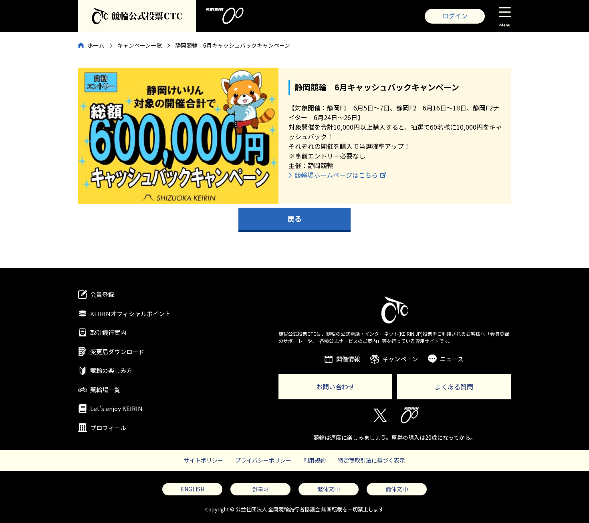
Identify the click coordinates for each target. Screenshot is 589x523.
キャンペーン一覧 (139, 45)
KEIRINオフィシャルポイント (130, 313)
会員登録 (102, 294)
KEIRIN (410, 415)
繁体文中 (328, 489)
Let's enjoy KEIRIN (116, 408)
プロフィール (108, 427)
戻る (294, 218)
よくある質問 (454, 386)
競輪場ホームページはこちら (336, 175)
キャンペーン (400, 359)
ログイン (455, 15)
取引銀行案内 (108, 332)
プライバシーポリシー (263, 460)
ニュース (452, 359)
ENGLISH (192, 489)
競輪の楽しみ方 (111, 370)
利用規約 (314, 460)
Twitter (380, 415)
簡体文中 (396, 489)
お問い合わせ (335, 386)
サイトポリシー (203, 460)
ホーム (95, 45)
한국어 (260, 489)
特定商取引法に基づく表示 (371, 460)
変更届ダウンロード (117, 351)
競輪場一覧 (105, 389)
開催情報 (348, 359)
